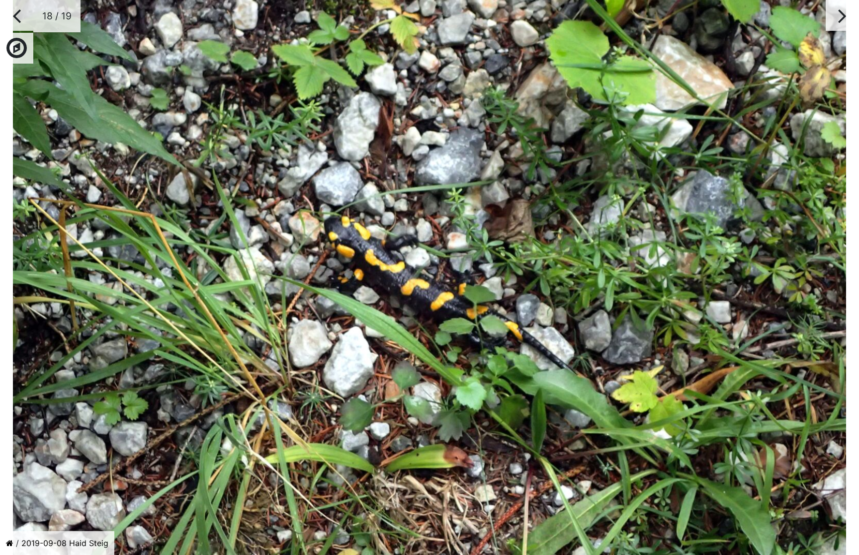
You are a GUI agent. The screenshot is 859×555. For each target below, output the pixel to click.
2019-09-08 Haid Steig (64, 543)
